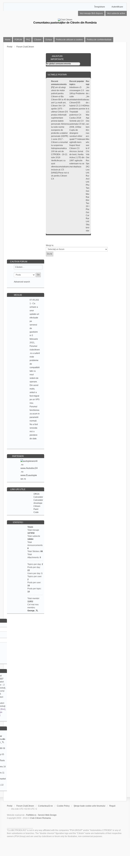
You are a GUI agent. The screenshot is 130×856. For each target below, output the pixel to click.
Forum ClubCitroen (25, 806)
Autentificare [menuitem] (117, 7)
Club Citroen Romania (40, 818)
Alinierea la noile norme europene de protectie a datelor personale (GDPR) (60, 130)
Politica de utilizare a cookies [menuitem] (69, 39)
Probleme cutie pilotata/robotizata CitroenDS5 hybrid (77, 99)
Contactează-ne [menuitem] (45, 806)
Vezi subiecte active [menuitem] (116, 13)
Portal (9, 47)
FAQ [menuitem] (28, 39)
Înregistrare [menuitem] (99, 7)
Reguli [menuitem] (112, 806)
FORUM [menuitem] (18, 39)
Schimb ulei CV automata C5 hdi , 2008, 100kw (77, 124)
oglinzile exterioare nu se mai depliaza (76, 163)
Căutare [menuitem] (37, 39)
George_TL (32, 610)
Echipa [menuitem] (49, 39)
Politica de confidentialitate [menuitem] (99, 39)
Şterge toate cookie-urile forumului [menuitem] (89, 806)
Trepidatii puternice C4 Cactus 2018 (75, 115)
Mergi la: (50, 245)
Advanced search (22, 282)
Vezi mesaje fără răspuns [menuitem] (91, 13)
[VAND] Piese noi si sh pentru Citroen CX (60, 176)
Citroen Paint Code (37, 509)
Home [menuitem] (7, 39)
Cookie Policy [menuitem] (63, 806)
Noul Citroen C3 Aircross (74, 148)
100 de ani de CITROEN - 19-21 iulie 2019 (59, 154)
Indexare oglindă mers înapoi (77, 142)
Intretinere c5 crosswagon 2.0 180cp (76, 90)
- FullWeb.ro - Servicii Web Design (41, 815)
